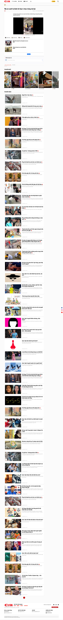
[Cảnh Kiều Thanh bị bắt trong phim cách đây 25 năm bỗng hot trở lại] (13, 391)
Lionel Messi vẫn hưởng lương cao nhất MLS (32, 353)
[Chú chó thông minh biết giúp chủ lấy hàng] (13, 190)
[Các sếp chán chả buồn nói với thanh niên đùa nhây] (13, 212)
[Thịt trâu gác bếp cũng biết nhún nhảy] (13, 301)
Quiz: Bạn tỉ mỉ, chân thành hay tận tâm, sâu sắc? (32, 276)
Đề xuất (26, 1)
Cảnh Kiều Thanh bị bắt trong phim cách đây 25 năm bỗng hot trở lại (32, 388)
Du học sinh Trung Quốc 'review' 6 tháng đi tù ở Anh (32, 432)
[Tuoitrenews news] (26, 607)
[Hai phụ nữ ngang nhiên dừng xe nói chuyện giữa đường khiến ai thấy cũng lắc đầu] (13, 246)
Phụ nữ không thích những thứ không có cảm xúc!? (32, 220)
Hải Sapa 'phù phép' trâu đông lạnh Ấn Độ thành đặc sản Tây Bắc (31, 511)
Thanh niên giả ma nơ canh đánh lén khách (19, 48)
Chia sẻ (29, 54)
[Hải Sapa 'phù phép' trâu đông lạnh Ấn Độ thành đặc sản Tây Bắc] (13, 514)
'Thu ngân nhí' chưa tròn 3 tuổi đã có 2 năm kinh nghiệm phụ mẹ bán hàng (31, 88)
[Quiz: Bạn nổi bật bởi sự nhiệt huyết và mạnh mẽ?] (13, 424)
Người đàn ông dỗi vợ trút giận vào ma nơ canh (20, 41)
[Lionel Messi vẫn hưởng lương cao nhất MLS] (13, 357)
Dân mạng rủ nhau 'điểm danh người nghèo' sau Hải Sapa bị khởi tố (32, 533)
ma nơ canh (8, 37)
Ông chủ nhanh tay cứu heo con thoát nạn (31, 164)
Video (13, 90)
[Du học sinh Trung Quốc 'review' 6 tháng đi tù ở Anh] (13, 435)
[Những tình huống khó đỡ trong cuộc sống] (13, 111)
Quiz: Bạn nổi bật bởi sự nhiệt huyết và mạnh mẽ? (32, 421)
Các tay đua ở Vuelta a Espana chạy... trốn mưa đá (31, 578)
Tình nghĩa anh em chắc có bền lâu (17, 88)
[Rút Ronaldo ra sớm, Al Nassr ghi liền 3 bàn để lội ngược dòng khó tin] (13, 290)
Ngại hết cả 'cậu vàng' (27, 96)
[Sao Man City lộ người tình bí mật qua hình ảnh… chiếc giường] (13, 335)
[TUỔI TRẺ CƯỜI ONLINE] (8, 607)
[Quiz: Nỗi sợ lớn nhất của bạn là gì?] (13, 558)
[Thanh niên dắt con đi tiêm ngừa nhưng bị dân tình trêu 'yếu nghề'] (13, 234)
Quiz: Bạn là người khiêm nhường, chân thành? (31, 321)
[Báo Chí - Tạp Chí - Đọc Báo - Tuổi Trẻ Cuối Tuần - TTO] (18, 607)
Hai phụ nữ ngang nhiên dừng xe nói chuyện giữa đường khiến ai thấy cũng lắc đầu (32, 242)
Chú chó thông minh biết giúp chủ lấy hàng (32, 186)
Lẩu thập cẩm (28, 90)
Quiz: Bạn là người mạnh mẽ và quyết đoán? (32, 365)
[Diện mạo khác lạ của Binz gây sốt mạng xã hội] (13, 547)
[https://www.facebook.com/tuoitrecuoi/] (53, 606)
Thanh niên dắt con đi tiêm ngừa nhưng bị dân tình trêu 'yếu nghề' (32, 231)
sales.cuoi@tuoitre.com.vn (8, 614)
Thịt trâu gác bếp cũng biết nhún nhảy (30, 298)
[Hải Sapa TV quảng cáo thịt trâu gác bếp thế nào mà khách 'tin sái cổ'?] (13, 592)
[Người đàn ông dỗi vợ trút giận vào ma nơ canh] (8, 43)
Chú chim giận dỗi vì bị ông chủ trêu (30, 175)
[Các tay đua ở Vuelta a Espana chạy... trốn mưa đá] (13, 581)
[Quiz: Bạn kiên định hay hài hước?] (13, 346)
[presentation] (4, 81)
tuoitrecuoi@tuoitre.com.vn (36, 613)
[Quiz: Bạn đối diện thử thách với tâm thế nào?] (13, 525)
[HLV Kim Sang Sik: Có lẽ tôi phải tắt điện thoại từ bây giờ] (13, 491)
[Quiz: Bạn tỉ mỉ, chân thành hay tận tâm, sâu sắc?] (13, 279)
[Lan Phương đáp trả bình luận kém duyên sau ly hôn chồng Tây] (13, 469)
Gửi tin (54, 1)
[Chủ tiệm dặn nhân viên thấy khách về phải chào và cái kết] (13, 201)
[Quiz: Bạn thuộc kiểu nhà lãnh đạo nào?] (13, 480)
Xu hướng (15, 1)
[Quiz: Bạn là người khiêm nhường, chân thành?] (13, 324)
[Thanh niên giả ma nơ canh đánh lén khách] (8, 49)
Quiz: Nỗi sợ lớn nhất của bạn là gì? (30, 555)
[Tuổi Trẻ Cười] (58, 606)
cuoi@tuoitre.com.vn (21, 613)
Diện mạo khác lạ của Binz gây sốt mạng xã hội (32, 544)
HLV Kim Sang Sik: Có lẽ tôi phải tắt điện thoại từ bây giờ (31, 488)
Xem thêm (24, 599)
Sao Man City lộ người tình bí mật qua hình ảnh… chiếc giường (32, 332)
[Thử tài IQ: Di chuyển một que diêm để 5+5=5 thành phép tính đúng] (13, 402)
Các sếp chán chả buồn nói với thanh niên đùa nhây (32, 209)
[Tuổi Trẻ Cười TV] (62, 312)
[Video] (31, 5)
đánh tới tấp (15, 37)
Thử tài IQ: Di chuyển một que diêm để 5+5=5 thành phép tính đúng (32, 399)
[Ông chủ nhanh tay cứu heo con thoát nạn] (13, 167)
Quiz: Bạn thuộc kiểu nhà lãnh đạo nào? (31, 476)
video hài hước (28, 37)
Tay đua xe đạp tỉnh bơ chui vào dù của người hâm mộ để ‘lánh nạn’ (32, 309)
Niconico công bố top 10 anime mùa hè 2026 (32, 443)
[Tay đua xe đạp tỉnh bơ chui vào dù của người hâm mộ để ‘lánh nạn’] (13, 313)
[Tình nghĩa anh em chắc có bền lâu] (17, 81)
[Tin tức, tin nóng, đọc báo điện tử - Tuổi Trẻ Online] (15, 607)
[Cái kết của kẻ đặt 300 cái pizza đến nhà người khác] (45, 81)
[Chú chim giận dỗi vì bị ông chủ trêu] (13, 178)
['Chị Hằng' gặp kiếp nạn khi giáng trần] (13, 145)
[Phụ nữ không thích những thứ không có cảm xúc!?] (13, 223)
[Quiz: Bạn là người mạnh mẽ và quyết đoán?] (13, 368)
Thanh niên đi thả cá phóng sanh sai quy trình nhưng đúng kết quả (32, 254)
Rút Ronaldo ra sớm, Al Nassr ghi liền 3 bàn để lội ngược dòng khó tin (32, 287)
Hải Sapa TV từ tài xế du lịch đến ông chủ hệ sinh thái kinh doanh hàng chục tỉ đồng (32, 131)
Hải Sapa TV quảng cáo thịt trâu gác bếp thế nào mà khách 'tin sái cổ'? (32, 589)
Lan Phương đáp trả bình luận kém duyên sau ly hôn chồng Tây (32, 466)
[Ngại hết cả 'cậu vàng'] (13, 100)
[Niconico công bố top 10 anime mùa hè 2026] (13, 447)
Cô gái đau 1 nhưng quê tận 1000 (30, 152)
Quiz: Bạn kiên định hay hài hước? (30, 342)
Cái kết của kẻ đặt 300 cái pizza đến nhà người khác (44, 88)
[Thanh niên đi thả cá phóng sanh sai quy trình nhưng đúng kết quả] (13, 257)
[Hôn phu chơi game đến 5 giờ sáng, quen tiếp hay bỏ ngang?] (13, 268)
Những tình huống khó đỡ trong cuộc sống (32, 108)
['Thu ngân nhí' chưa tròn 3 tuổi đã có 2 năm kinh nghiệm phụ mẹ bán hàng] (31, 81)
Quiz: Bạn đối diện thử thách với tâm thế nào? (32, 521)
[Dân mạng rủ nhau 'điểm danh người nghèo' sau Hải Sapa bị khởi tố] (13, 536)
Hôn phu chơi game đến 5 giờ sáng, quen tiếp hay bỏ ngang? (32, 265)
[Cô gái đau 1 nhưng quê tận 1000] (13, 156)
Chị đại (21, 37)
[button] (30, 1)
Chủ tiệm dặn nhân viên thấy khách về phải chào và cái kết (32, 198)
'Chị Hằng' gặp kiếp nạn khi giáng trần (31, 141)
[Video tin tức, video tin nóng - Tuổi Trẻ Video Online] (22, 607)
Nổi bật (21, 1)
